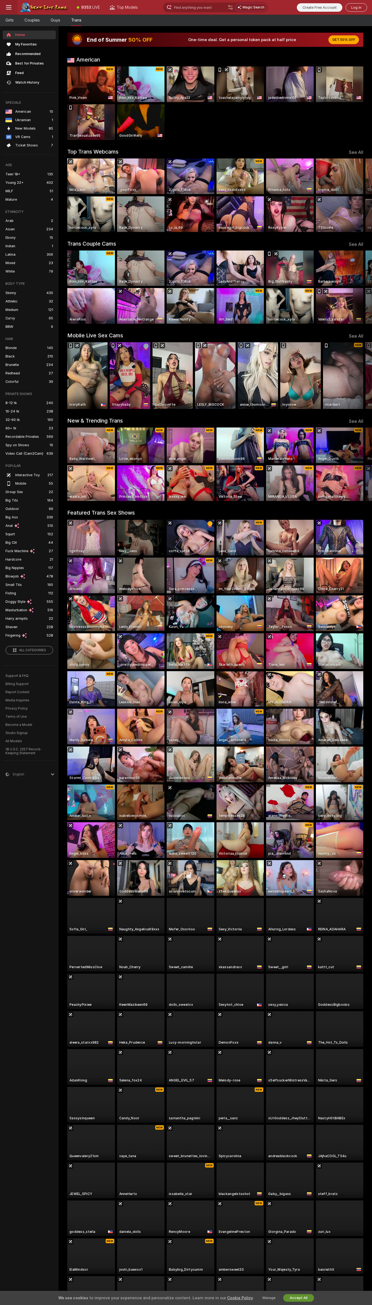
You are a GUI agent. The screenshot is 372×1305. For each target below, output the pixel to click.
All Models (13, 741)
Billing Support (17, 684)
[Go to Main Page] (44, 7)
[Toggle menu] (8, 7)
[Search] (230, 7)
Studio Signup (16, 733)
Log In (356, 7)
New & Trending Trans (95, 420)
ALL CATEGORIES (32, 650)
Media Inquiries (17, 700)
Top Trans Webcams (92, 151)
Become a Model (18, 725)
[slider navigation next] (358, 195)
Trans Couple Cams (91, 243)
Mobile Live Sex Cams (95, 335)
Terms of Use (16, 717)
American (88, 59)
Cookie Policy (240, 1298)
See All (356, 152)
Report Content (17, 692)
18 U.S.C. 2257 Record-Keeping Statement (23, 751)
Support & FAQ (17, 676)
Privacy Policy (16, 708)
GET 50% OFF (343, 40)
